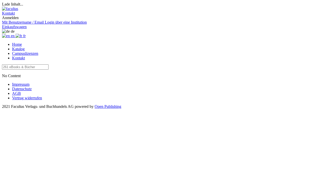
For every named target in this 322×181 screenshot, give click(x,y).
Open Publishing (108, 106)
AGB (16, 93)
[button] (8, 13)
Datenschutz (22, 89)
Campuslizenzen (25, 53)
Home (17, 44)
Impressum (20, 84)
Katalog (18, 49)
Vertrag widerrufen (27, 98)
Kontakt (18, 58)
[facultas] (10, 9)
